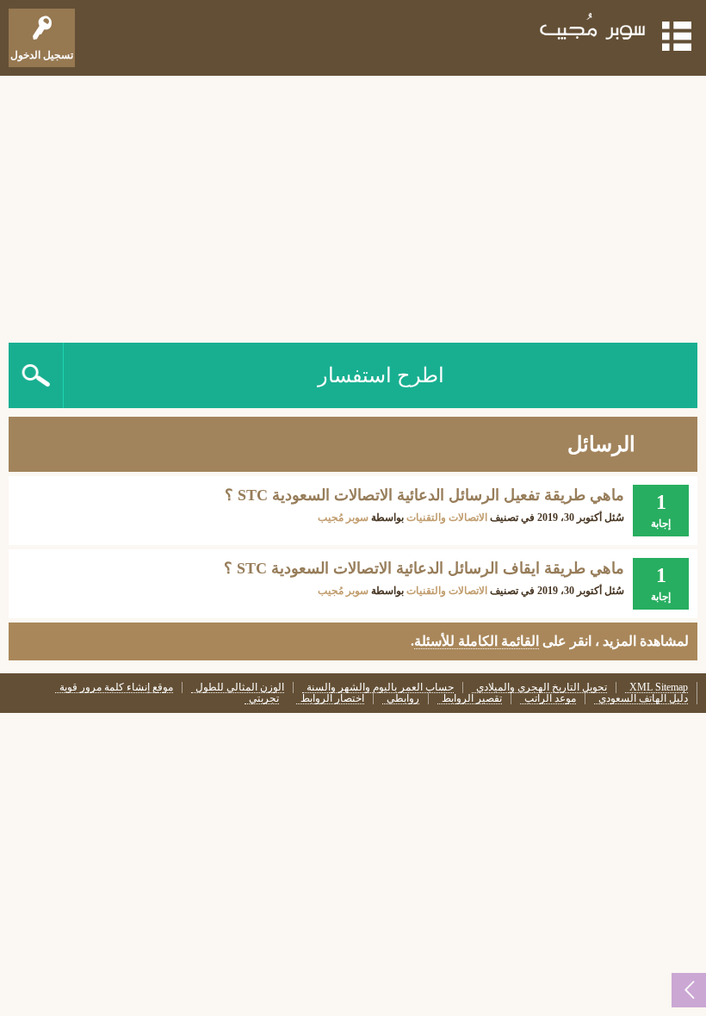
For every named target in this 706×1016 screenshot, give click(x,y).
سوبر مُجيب (343, 517)
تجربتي (264, 698)
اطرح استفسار (381, 375)
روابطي (403, 698)
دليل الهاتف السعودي (643, 698)
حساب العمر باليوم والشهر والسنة (380, 687)
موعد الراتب (550, 698)
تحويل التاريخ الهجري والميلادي (541, 687)
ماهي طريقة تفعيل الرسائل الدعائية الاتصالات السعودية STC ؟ (424, 495)
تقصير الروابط (472, 698)
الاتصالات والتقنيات (446, 517)
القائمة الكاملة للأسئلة (476, 641)
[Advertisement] (353, 204)
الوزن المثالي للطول (239, 687)
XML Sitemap (658, 687)
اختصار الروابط (332, 698)
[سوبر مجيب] (593, 30)
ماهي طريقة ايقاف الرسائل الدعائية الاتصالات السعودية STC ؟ (424, 568)
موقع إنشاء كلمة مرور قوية (116, 687)
